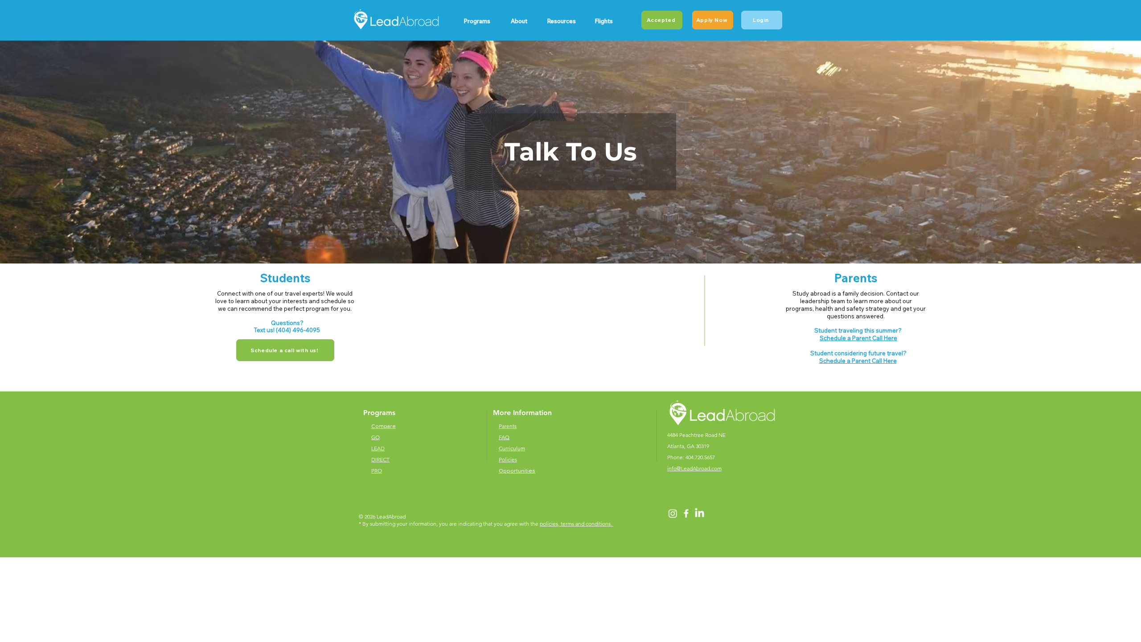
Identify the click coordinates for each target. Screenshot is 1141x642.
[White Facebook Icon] (686, 513)
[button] (477, 21)
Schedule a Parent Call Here (858, 338)
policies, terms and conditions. (576, 523)
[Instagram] (672, 513)
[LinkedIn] (699, 513)
